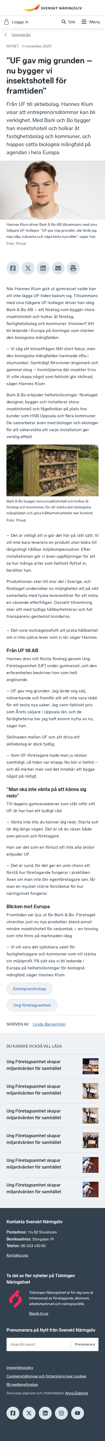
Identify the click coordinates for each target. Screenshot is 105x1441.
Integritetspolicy (19, 1367)
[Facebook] (12, 268)
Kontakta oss (17, 1255)
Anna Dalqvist (76, 1393)
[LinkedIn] (43, 268)
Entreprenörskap (29, 988)
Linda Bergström (49, 1024)
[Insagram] (61, 1413)
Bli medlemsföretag (22, 1384)
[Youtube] (77, 1413)
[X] (28, 268)
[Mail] (58, 268)
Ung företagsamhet (32, 1005)
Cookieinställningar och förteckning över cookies (46, 1376)
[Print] (73, 268)
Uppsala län (21, 34)
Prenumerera (85, 1344)
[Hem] (52, 8)
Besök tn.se (38, 1313)
